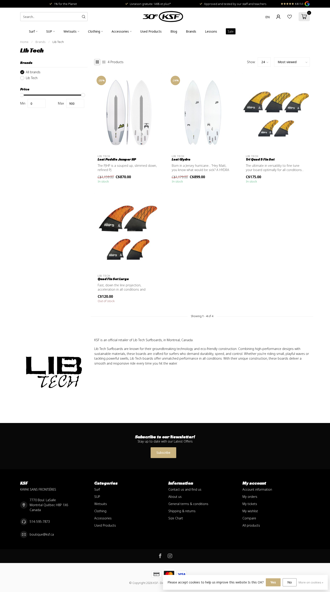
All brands (33, 72)
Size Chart (175, 518)
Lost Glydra (181, 159)
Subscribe (163, 452)
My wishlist (250, 511)
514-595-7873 (40, 521)
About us (175, 496)
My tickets (249, 504)
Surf (32, 31)
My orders (249, 496)
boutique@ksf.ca (42, 534)
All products (251, 525)
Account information (257, 489)
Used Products (151, 31)
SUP (49, 31)
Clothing (94, 31)
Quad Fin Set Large (113, 279)
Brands (191, 31)
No (289, 582)
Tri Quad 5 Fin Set (260, 159)
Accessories (120, 31)
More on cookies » (311, 582)
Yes (273, 582)
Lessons (211, 31)
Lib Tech (58, 42)
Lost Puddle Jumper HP (117, 159)
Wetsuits (70, 31)
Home (24, 42)
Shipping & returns (182, 511)
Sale (231, 31)
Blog (173, 31)
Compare (249, 518)
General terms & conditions (188, 504)
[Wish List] (289, 16)
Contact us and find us (184, 489)
